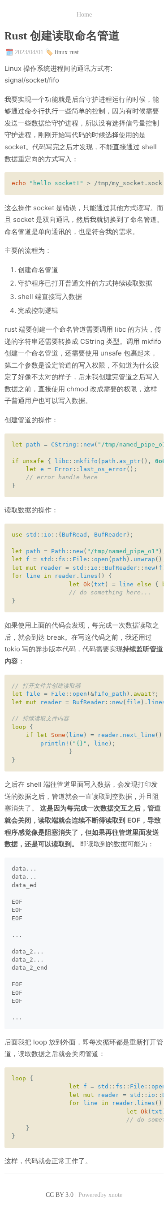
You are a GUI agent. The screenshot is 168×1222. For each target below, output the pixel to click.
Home (84, 14)
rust (74, 52)
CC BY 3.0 (59, 1195)
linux (61, 52)
